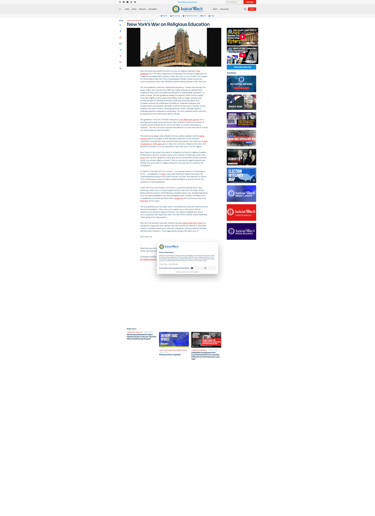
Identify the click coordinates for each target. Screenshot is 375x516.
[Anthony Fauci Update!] (174, 339)
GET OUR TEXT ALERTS (191, 16)
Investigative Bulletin (134, 20)
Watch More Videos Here (242, 67)
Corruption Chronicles (134, 332)
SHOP (204, 16)
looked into (179, 198)
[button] (120, 9)
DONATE (165, 16)
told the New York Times (192, 223)
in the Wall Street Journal (189, 119)
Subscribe (249, 2)
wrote (142, 157)
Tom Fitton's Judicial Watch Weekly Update (173, 350)
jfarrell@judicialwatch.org (150, 259)
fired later (144, 201)
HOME (212, 16)
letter (163, 174)
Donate (252, 9)
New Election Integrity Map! (187, 2)
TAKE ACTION (176, 16)
